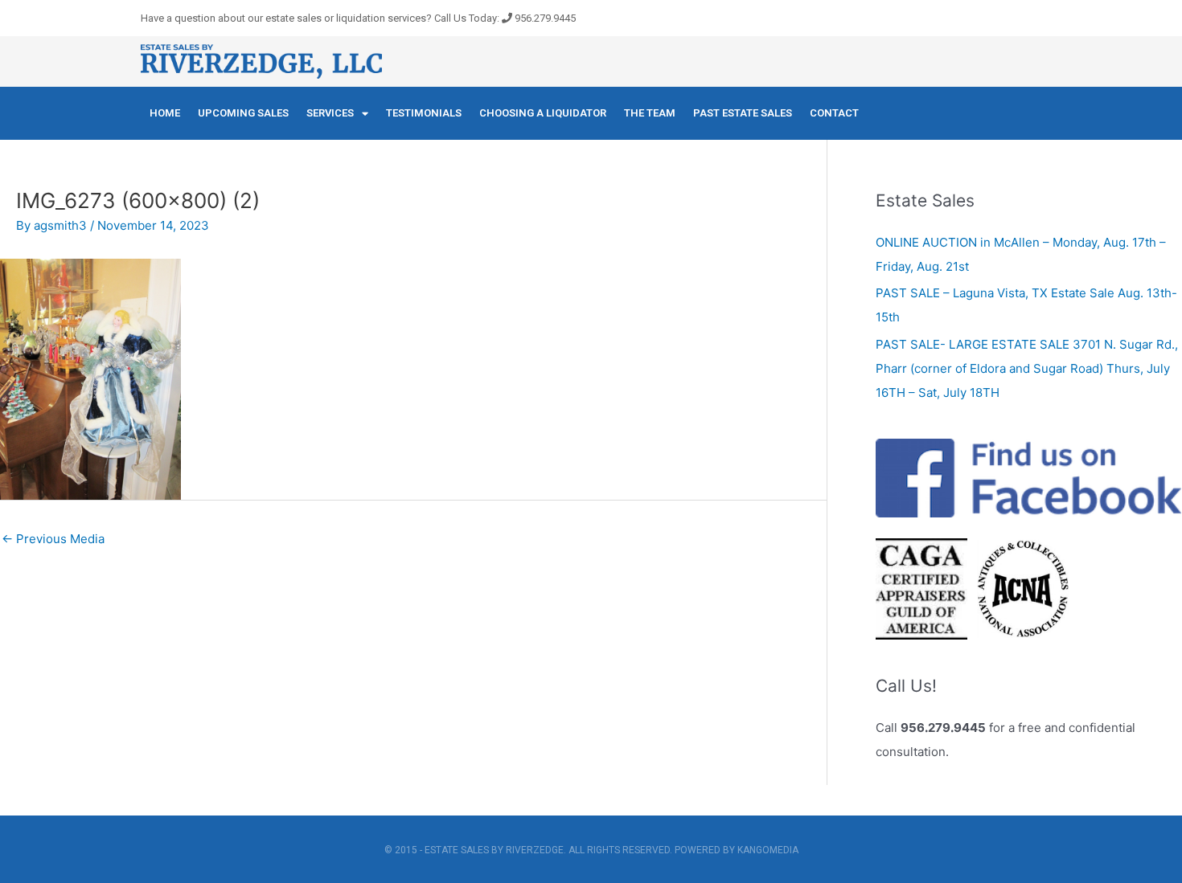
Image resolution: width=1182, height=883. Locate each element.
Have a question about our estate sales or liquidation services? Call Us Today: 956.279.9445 (358, 18)
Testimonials (424, 113)
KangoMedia (767, 850)
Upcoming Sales (243, 113)
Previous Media (53, 538)
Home (165, 113)
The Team (649, 113)
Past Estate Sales (742, 113)
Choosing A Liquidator (542, 113)
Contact (834, 113)
